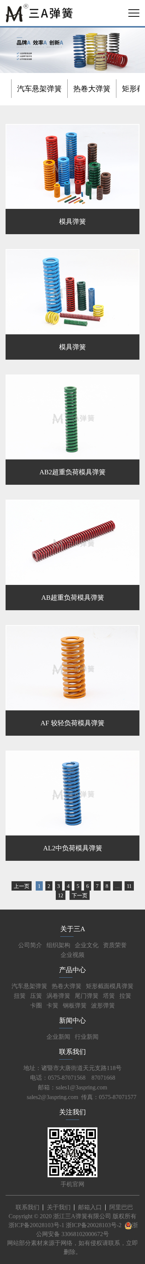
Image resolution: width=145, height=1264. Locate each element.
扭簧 (20, 996)
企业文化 (87, 945)
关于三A (72, 929)
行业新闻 (87, 1037)
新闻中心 (72, 1020)
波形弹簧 (103, 1005)
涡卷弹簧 (58, 996)
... (117, 886)
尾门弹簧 (87, 996)
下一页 (79, 895)
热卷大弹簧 (91, 89)
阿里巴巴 (121, 1207)
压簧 (36, 996)
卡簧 (52, 1005)
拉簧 (125, 996)
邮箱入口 (90, 1207)
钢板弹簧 (75, 1005)
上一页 (21, 886)
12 (60, 895)
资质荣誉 (115, 945)
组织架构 (58, 945)
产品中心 (72, 970)
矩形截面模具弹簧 (109, 986)
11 (129, 886)
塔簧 (109, 996)
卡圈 (36, 1005)
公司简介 (30, 945)
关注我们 (72, 1112)
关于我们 (59, 1207)
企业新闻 (58, 1037)
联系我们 (72, 1052)
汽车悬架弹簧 (39, 89)
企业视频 (72, 955)
